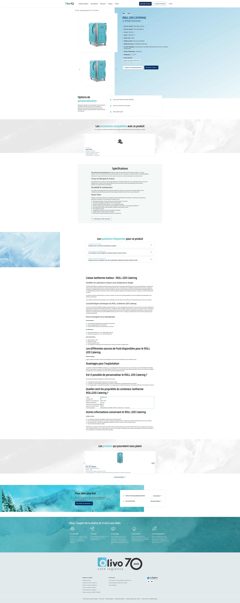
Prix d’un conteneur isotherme (89, 587)
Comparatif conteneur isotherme (89, 582)
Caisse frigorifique (112, 585)
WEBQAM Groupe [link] (153, 598)
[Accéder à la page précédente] (75, 10)
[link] (148, 581)
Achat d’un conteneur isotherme (89, 585)
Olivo (78, 10)
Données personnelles (120, 598)
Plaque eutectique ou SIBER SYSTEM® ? (91, 592)
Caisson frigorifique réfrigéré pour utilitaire (118, 582)
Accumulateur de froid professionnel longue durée (120, 580)
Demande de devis (86, 580)
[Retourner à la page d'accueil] (120, 564)
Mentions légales (109, 598)
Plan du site (101, 598)
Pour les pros (112, 577)
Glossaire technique (155, 501)
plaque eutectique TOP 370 (130, 60)
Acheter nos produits (87, 577)
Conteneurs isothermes (84, 10)
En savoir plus (156, 495)
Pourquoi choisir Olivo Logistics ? (89, 589)
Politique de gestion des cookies (133, 598)
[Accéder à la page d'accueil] (69, 4)
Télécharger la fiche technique (102, 219)
